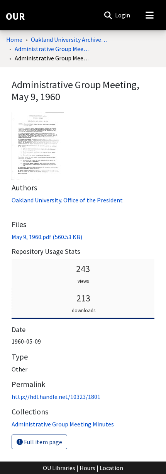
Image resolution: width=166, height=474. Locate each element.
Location (111, 468)
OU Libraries (59, 468)
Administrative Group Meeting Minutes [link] (53, 49)
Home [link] (14, 39)
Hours (87, 468)
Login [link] (123, 15)
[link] (47, 237)
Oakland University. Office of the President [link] (67, 200)
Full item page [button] (42, 442)
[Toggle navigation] (149, 15)
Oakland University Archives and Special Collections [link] (69, 39)
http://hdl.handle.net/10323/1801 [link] (56, 396)
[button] (108, 15)
